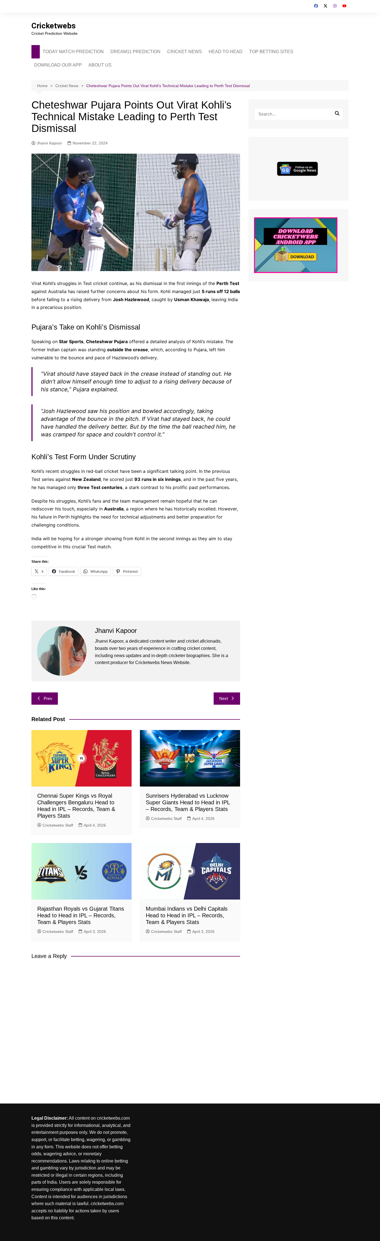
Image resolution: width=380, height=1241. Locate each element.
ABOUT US (100, 65)
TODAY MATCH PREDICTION (73, 51)
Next (223, 698)
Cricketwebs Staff (58, 825)
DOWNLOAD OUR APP (58, 65)
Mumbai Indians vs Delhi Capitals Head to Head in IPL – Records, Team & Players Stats (187, 915)
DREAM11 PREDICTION (135, 51)
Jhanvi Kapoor (49, 143)
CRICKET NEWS (184, 51)
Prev (48, 698)
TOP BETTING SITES (271, 51)
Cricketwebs (53, 25)
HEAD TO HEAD (226, 51)
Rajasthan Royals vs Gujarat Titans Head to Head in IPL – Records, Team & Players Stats (80, 915)
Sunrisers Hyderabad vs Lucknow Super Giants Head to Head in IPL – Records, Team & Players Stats (188, 802)
